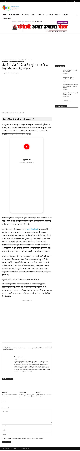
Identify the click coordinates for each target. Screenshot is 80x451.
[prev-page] (3, 401)
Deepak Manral (8, 73)
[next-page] (5, 401)
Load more (66, 100)
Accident (25, 15)
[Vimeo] (74, 1)
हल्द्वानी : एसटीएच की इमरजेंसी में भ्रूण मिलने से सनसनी (40, 348)
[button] (76, 15)
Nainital (38, 392)
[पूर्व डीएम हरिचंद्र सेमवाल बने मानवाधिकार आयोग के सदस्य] (9, 387)
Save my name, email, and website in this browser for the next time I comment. (24, 438)
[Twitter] (72, 1)
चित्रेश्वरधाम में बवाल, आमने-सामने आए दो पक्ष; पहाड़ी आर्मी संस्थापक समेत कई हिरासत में (27, 396)
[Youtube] (77, 1)
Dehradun (21, 61)
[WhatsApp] (12, 77)
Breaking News (8, 59)
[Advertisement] (40, 47)
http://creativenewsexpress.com (20, 359)
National (50, 15)
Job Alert (40, 15)
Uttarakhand (14, 15)
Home (5, 15)
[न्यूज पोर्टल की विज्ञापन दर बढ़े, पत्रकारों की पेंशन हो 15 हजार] (44, 387)
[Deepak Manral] (3, 73)
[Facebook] (67, 1)
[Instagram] (69, 1)
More (57, 15)
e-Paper (65, 15)
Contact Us (7, 18)
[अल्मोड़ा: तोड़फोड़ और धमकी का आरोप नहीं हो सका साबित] (58, 71)
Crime (33, 15)
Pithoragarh (4, 392)
